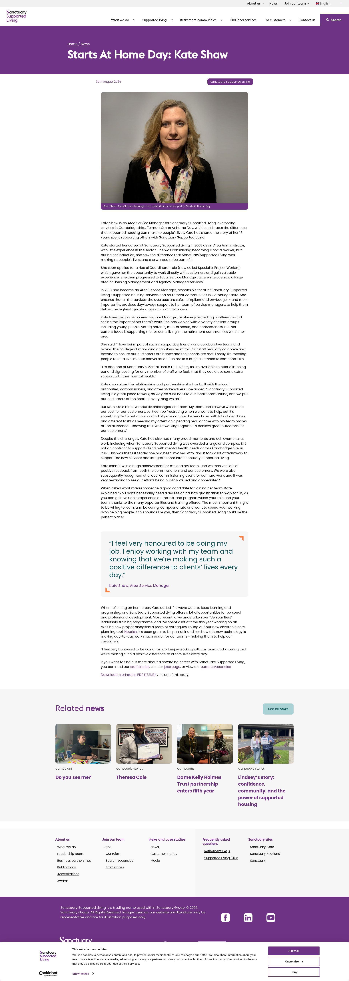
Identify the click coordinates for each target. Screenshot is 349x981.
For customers (274, 20)
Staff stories (115, 867)
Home (72, 44)
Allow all (293, 950)
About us (254, 3)
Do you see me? (73, 777)
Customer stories (164, 853)
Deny (294, 972)
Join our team (295, 3)
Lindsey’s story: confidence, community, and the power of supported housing (261, 791)
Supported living (154, 20)
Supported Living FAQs (221, 858)
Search (336, 20)
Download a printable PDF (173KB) (128, 675)
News (273, 3)
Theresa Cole (131, 777)
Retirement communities (198, 20)
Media (155, 860)
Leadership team (70, 853)
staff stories (139, 667)
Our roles (113, 853)
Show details (80, 973)
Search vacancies (119, 860)
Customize (292, 961)
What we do (120, 20)
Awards (63, 881)
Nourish (130, 632)
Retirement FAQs (217, 851)
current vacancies (216, 667)
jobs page (172, 667)
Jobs (107, 847)
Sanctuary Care (262, 847)
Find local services (243, 20)
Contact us (307, 20)
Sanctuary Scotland (265, 853)
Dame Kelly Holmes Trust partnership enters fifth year (199, 784)
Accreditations (68, 874)
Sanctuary (258, 860)
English (325, 3)
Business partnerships (74, 860)
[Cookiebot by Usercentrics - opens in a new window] (48, 974)
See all (278, 709)
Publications (66, 867)
